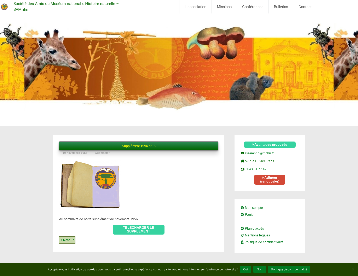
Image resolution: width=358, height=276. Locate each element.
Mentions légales (257, 235)
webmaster (102, 152)
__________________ (257, 221)
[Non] (353, 269)
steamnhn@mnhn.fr (259, 153)
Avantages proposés (270, 144)
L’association (195, 7)
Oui (245, 269)
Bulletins (281, 7)
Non (259, 269)
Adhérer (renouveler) (269, 179)
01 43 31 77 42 (255, 169)
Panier (249, 214)
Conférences (252, 7)
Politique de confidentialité (263, 242)
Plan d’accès (254, 228)
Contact (305, 7)
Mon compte (253, 207)
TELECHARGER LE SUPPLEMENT (138, 229)
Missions (224, 7)
